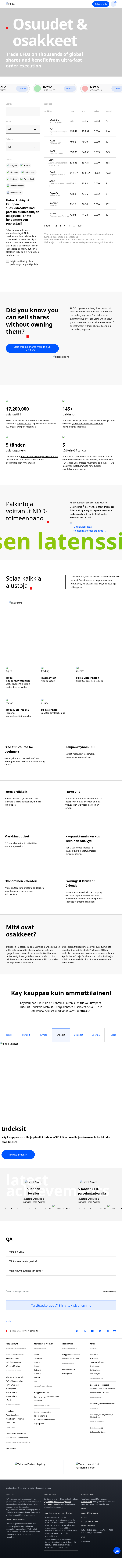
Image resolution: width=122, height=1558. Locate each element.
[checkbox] (23, 263)
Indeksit (37, 1007)
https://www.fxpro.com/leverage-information (92, 242)
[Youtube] (92, 1330)
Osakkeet (80, 1007)
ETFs (96, 1007)
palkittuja (87, 583)
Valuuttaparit (93, 1003)
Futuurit (25, 1007)
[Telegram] (99, 1330)
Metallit (48, 1007)
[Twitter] (84, 1330)
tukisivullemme (79, 1305)
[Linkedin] (77, 1330)
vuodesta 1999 (24, 423)
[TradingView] (114, 1330)
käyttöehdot (48, 1501)
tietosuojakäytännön (62, 1501)
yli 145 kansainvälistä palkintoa (87, 423)
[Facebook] (69, 1330)
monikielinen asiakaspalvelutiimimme (39, 456)
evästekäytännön (51, 1504)
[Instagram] (107, 1330)
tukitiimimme (86, 1501)
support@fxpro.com (89, 1513)
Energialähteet (63, 1007)
